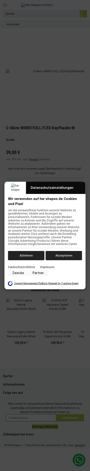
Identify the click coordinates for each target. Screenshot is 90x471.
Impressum (47, 267)
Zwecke (18, 273)
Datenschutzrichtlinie (21, 267)
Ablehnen (26, 255)
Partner (38, 273)
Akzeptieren (63, 255)
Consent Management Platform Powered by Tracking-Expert (46, 283)
